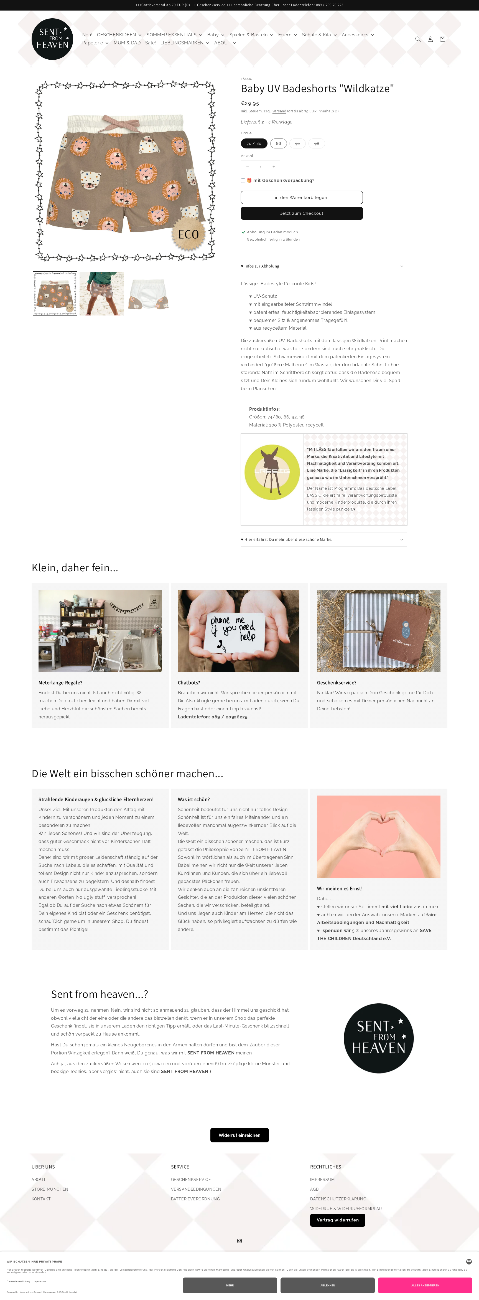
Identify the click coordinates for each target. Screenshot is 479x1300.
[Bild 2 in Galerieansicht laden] (101, 293)
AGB (314, 1189)
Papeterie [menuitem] (92, 43)
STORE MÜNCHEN (50, 1189)
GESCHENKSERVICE (191, 1179)
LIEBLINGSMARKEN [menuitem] (182, 43)
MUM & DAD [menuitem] (127, 43)
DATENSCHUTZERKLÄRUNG (338, 1199)
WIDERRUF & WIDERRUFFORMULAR (346, 1208)
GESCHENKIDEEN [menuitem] (116, 34)
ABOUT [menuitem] (222, 43)
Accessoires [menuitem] (355, 34)
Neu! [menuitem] (87, 34)
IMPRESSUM (322, 1179)
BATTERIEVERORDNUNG (195, 1199)
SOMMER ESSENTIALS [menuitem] (172, 34)
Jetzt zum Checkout (301, 213)
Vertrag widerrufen (338, 1220)
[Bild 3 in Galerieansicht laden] (148, 293)
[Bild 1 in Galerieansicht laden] (55, 293)
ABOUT (39, 1179)
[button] (418, 39)
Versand (279, 111)
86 (278, 143)
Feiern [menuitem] (285, 34)
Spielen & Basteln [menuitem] (249, 34)
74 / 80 (254, 143)
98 (319, 144)
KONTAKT (41, 1199)
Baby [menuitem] (213, 34)
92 (300, 144)
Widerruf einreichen (240, 1135)
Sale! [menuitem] (150, 43)
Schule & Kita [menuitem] (316, 34)
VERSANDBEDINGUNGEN (196, 1189)
